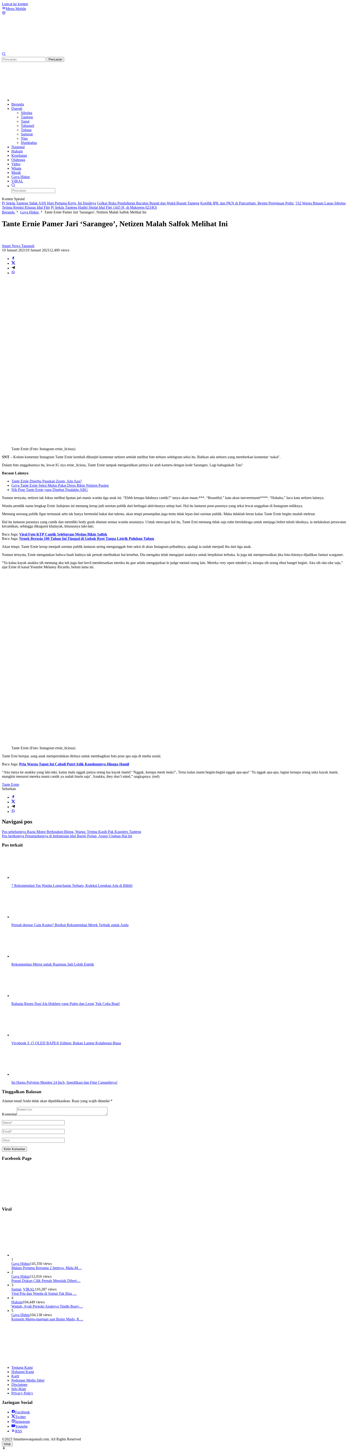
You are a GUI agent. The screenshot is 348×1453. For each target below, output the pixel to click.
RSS (18, 1431)
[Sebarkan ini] (13, 259)
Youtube (21, 1426)
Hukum (17, 1302)
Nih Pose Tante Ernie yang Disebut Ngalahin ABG (49, 490)
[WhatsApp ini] (13, 273)
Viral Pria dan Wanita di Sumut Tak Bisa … (44, 1293)
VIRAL (29, 1289)
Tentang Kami (22, 1367)
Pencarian (55, 59)
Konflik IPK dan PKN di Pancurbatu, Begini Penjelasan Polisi (247, 203)
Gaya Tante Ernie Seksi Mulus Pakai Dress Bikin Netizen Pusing (60, 485)
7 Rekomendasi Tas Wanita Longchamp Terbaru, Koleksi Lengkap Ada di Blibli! (72, 886)
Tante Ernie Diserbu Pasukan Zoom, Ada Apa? (46, 481)
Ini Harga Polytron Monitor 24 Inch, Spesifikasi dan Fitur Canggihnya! (64, 1082)
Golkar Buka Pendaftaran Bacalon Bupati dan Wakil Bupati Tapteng (148, 203)
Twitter (20, 1417)
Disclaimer (19, 1385)
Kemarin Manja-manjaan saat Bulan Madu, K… (47, 1319)
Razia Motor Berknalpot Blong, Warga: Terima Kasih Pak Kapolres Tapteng (71, 832)
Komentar (9, 1114)
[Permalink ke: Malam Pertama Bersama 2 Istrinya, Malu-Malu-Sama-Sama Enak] (46, 1255)
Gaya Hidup (20, 1264)
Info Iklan (18, 1389)
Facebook (22, 1412)
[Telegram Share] (13, 268)
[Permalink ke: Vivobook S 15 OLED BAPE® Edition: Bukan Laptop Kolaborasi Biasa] (35, 1035)
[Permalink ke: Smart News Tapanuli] (6, 242)
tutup (7, 1444)
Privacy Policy (22, 1393)
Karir (15, 1376)
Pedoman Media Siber (28, 1380)
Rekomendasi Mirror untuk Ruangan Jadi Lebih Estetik (52, 964)
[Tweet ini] (13, 263)
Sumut (16, 1289)
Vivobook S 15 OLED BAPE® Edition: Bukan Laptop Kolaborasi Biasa (66, 1043)
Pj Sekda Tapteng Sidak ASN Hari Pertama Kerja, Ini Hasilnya (49, 203)
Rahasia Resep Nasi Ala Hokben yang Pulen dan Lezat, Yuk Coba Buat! (65, 1004)
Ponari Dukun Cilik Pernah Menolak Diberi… (45, 1281)
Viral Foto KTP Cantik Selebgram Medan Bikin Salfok (63, 534)
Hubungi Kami (22, 1372)
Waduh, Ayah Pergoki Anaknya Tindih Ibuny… (47, 1306)
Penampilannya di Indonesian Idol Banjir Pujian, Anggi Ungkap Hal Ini (67, 836)
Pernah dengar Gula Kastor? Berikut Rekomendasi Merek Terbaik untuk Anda (70, 925)
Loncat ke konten (15, 4)
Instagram (22, 1422)
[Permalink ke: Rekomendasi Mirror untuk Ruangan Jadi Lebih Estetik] (35, 956)
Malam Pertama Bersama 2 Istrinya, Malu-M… (46, 1268)
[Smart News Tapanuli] (37, 50)
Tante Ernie (10, 784)
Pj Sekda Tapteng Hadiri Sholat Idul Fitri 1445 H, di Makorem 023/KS (104, 207)
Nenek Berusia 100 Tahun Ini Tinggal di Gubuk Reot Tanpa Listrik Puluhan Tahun (86, 539)
